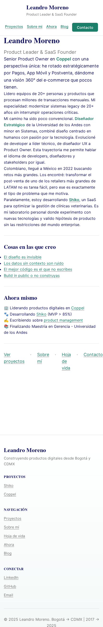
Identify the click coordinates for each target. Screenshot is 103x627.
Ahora (51, 26)
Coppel (63, 58)
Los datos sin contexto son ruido (34, 263)
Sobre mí (43, 358)
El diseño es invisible (22, 257)
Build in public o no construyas (32, 275)
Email (8, 595)
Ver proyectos (14, 358)
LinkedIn (11, 577)
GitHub (10, 586)
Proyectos (14, 26)
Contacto (85, 27)
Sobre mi (34, 26)
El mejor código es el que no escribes (38, 269)
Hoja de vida (66, 361)
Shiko (41, 314)
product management (63, 320)
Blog (64, 26)
